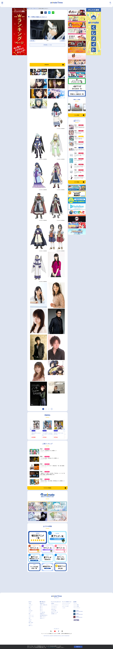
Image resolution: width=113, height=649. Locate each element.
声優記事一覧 (42, 613)
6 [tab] (79, 112)
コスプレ (30, 619)
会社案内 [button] (74, 601)
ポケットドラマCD (65, 606)
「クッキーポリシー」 (51, 647)
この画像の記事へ (46, 64)
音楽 (29, 618)
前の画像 (33, 40)
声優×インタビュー (43, 616)
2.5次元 (30, 621)
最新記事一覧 (42, 603)
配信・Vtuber (31, 622)
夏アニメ (41, 607)
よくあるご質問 (53, 610)
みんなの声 (30, 610)
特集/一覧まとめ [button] (42, 601)
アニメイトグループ (77, 607)
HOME (30, 603)
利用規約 (52, 603)
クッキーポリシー (54, 606)
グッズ (30, 612)
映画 (29, 613)
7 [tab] (81, 112)
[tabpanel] (76, 107)
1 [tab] (72, 112)
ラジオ (30, 609)
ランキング (30, 604)
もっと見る (77, 115)
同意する (78, 646)
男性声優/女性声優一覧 (43, 615)
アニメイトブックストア (66, 603)
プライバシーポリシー (54, 604)
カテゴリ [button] (30, 601)
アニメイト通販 (76, 604)
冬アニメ (41, 610)
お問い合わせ (53, 609)
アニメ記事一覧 (42, 612)
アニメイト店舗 (76, 606)
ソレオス (63, 607)
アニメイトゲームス (65, 604)
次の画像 (62, 40)
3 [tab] (75, 112)
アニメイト (75, 603)
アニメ (30, 606)
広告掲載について (54, 613)
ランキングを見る (47, 487)
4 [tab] (76, 112)
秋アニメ (41, 609)
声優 (29, 607)
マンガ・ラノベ (31, 615)
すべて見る (77, 182)
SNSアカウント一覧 (54, 612)
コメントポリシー (54, 607)
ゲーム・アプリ (31, 616)
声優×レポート (42, 618)
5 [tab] (78, 112)
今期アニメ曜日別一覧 (43, 604)
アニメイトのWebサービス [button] (66, 601)
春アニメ (41, 606)
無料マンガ (30, 625)
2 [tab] (73, 112)
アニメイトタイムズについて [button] (56, 601)
